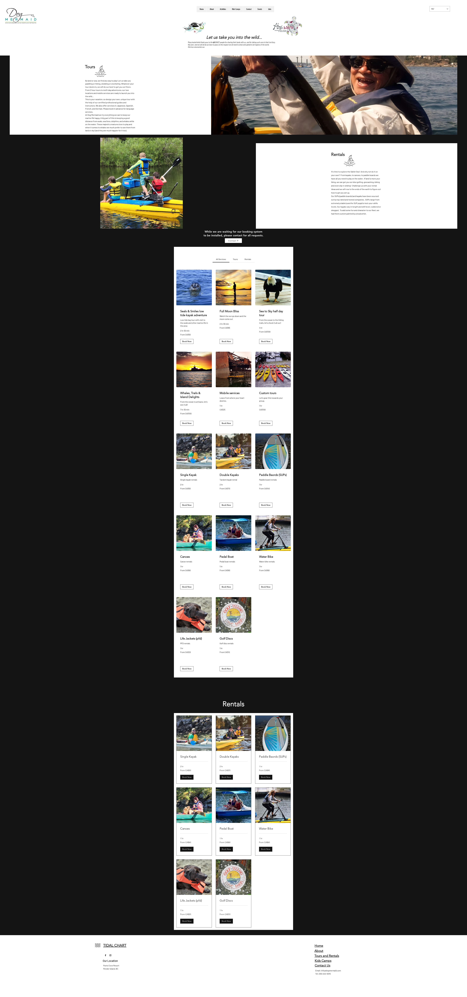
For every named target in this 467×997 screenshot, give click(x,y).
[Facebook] (105, 955)
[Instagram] (110, 955)
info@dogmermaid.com (331, 970)
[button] (186, 341)
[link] (221, 259)
